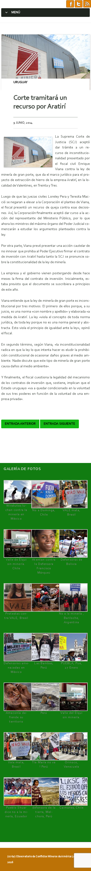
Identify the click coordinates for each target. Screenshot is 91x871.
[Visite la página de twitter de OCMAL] (79, 4)
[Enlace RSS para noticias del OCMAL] (87, 4)
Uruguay (20, 82)
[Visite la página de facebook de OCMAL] (70, 4)
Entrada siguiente (59, 424)
